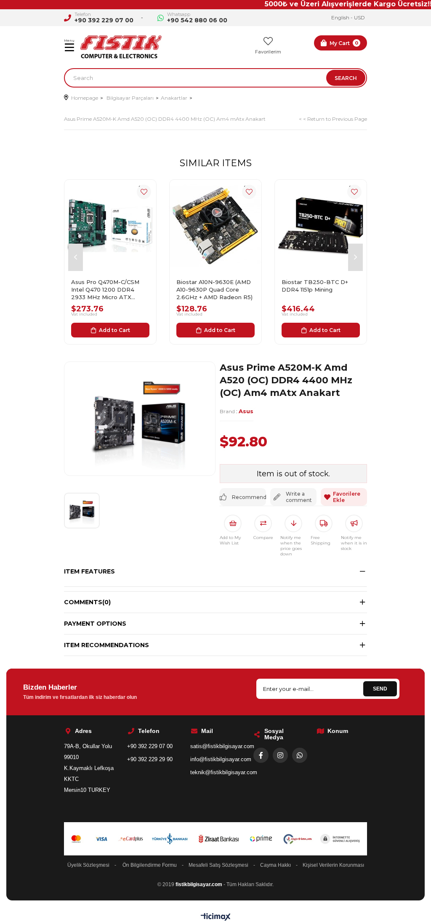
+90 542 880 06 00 (197, 20)
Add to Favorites (144, 192)
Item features (89, 571)
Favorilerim (268, 52)
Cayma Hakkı (275, 865)
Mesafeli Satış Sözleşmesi (218, 865)
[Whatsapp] (299, 755)
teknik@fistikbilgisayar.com (223, 772)
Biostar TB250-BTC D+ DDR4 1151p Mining (315, 286)
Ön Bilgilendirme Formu (149, 865)
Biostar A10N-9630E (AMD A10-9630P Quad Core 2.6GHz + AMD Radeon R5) (214, 289)
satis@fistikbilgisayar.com (222, 746)
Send (380, 689)
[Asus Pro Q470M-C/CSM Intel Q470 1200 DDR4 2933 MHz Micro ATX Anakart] (110, 225)
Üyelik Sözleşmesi (88, 865)
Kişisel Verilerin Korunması (333, 865)
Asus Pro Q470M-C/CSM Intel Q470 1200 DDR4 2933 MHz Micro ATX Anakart (105, 290)
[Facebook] (261, 755)
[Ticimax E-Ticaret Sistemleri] (216, 917)
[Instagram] (280, 755)
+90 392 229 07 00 (103, 20)
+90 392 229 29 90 (150, 759)
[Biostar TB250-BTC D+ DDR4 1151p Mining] (321, 225)
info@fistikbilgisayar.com (220, 759)
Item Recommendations (106, 645)
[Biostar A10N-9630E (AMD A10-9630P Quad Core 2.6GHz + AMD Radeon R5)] (215, 225)
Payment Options (95, 623)
